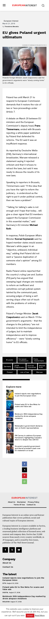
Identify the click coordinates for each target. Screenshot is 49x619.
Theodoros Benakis (12, 26)
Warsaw (39, 372)
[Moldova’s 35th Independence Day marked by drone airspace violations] (10, 416)
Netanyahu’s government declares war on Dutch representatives (29, 427)
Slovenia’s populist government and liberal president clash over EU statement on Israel (28, 448)
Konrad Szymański (32, 366)
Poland (9, 372)
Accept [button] (30, 616)
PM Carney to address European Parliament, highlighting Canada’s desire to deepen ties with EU (28, 437)
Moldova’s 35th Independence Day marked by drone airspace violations (28, 416)
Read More (40, 615)
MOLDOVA (6, 602)
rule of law (24, 372)
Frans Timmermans (39, 360)
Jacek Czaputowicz (19, 366)
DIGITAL (5, 592)
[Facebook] (24, 464)
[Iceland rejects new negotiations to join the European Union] (10, 395)
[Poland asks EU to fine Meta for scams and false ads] (10, 405)
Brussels (9, 360)
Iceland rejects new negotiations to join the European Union (28, 394)
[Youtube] (19, 550)
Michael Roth (42, 366)
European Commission (23, 360)
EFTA (4, 583)
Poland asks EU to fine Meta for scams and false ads (27, 405)
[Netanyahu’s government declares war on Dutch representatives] (10, 427)
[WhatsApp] (24, 481)
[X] (24, 469)
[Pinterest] (24, 475)
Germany (7, 366)
